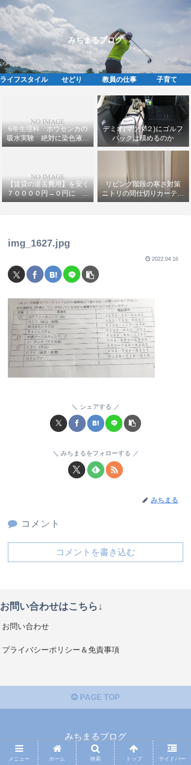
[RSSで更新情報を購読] (114, 469)
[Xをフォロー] (76, 469)
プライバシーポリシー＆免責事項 (60, 650)
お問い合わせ (25, 626)
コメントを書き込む (95, 552)
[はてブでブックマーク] (53, 274)
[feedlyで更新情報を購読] (95, 469)
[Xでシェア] (16, 274)
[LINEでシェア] (71, 274)
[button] (90, 274)
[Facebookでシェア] (35, 274)
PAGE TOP (99, 697)
